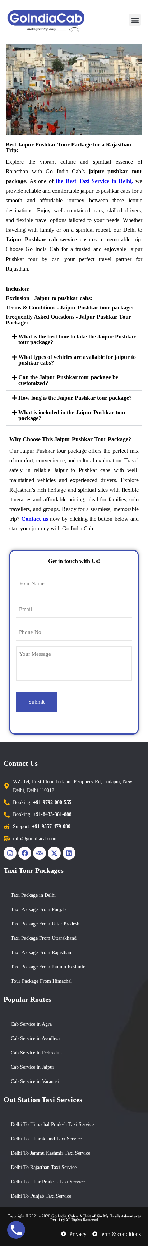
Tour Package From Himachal (41, 981)
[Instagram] (10, 853)
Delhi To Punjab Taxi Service (41, 1196)
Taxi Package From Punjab (38, 909)
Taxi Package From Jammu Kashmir (48, 967)
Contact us (34, 519)
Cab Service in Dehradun (36, 1052)
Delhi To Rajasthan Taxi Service (44, 1167)
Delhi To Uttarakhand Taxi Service (46, 1138)
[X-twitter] (54, 853)
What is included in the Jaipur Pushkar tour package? (72, 415)
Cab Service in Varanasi (35, 1081)
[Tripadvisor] (39, 853)
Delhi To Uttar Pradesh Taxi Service (48, 1181)
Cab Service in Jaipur (32, 1067)
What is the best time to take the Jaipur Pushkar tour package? (77, 339)
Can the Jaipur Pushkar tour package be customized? (68, 380)
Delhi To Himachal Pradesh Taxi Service (52, 1124)
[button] (135, 20)
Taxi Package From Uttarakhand (44, 938)
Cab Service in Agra (31, 1024)
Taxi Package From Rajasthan (41, 952)
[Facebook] (24, 853)
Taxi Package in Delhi (33, 895)
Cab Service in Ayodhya (35, 1038)
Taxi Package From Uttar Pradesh (45, 924)
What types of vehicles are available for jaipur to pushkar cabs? (77, 360)
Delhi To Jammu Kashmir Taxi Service (50, 1153)
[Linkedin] (69, 853)
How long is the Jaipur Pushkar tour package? (75, 398)
